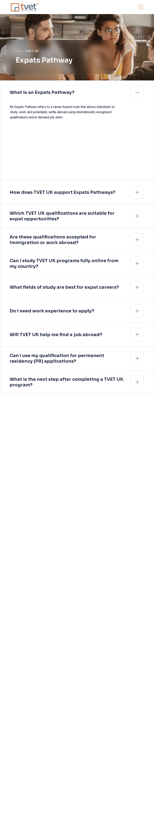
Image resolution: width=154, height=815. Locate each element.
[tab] (77, 92)
